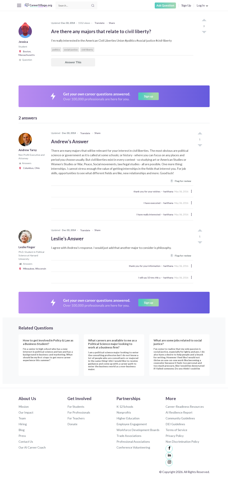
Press (22, 436)
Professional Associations (133, 441)
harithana (168, 191)
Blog (22, 430)
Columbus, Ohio (31, 168)
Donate (72, 424)
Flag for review (181, 181)
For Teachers (76, 418)
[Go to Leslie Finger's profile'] (26, 237)
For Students (75, 406)
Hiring (23, 424)
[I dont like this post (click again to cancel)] (204, 32)
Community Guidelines (180, 418)
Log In (201, 5)
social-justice (71, 49)
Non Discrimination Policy (182, 441)
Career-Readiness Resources (185, 406)
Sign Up (186, 5)
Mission (24, 406)
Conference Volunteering (133, 447)
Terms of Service (176, 430)
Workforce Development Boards (138, 430)
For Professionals (78, 412)
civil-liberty (87, 49)
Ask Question (165, 5)
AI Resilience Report (179, 412)
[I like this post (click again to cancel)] (204, 20)
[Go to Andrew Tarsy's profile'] (26, 140)
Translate (99, 22)
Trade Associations (129, 436)
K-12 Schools (125, 406)
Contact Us (26, 441)
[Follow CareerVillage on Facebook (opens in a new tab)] (169, 448)
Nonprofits (124, 412)
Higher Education (128, 418)
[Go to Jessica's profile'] (26, 32)
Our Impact (26, 412)
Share (112, 22)
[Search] (92, 5)
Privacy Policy (175, 436)
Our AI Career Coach (32, 447)
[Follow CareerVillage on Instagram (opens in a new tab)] (169, 462)
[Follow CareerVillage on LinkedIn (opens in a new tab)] (169, 455)
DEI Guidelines (175, 424)
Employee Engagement (132, 424)
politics (56, 49)
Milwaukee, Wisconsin (34, 268)
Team (22, 418)
